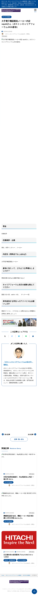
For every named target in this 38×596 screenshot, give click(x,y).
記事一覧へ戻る (19, 439)
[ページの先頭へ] (34, 591)
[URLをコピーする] (33, 336)
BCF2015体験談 (6, 16)
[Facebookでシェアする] (12, 336)
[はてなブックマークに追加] (19, 336)
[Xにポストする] (5, 336)
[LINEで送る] (26, 336)
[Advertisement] (19, 202)
